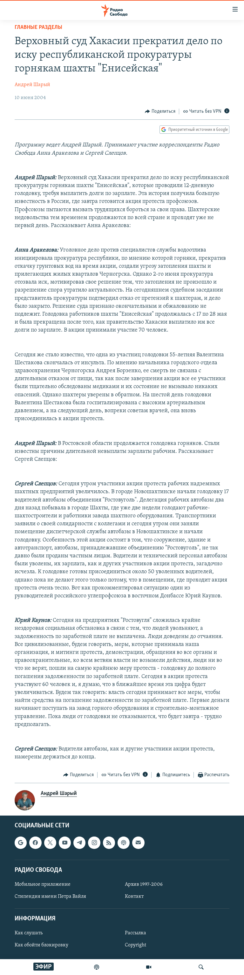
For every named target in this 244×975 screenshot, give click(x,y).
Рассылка (135, 933)
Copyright (135, 945)
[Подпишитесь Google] (21, 843)
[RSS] (109, 843)
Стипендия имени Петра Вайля (50, 896)
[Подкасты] (124, 843)
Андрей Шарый (32, 84)
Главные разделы (38, 27)
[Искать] (201, 967)
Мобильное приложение (43, 884)
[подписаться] (138, 843)
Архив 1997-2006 (144, 884)
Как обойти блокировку (41, 945)
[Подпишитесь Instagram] (94, 843)
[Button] (160, 111)
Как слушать (29, 933)
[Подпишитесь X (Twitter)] (50, 843)
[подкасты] (96, 967)
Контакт (134, 896)
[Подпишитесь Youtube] (65, 843)
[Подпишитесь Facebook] (35, 843)
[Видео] (148, 967)
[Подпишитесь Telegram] (79, 843)
